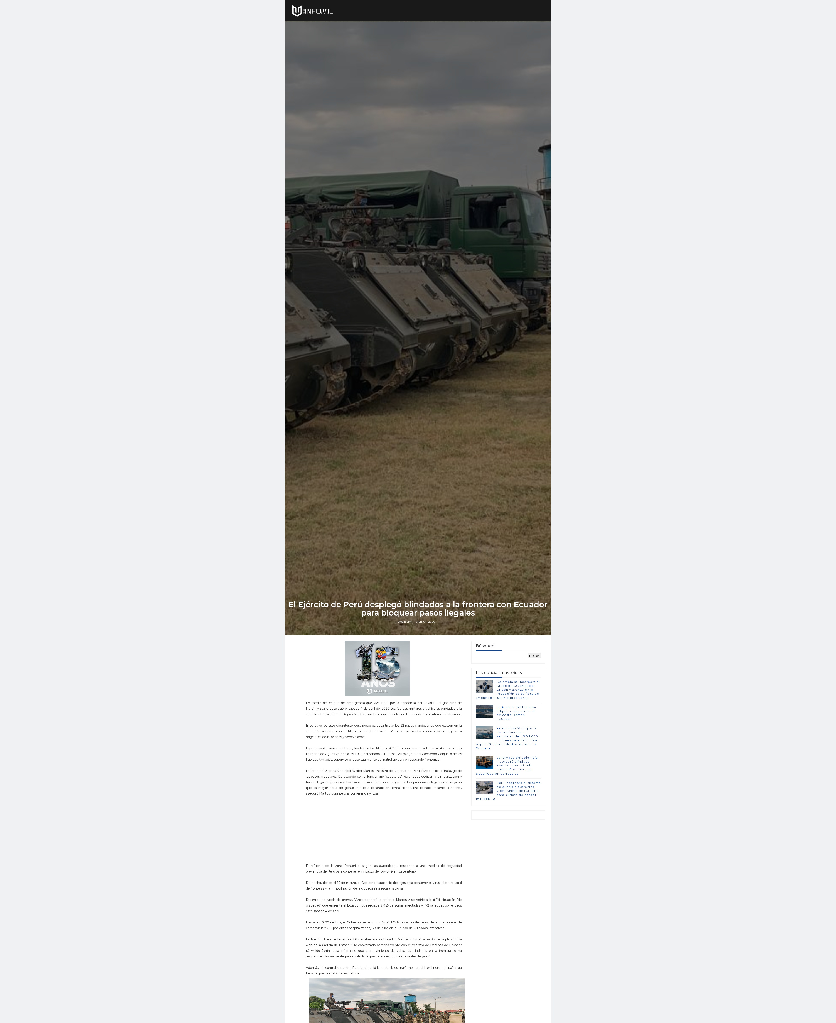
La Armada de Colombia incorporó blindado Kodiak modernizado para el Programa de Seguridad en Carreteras (507, 765)
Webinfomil (405, 621)
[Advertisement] (384, 826)
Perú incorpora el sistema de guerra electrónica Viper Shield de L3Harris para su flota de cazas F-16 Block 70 (508, 790)
